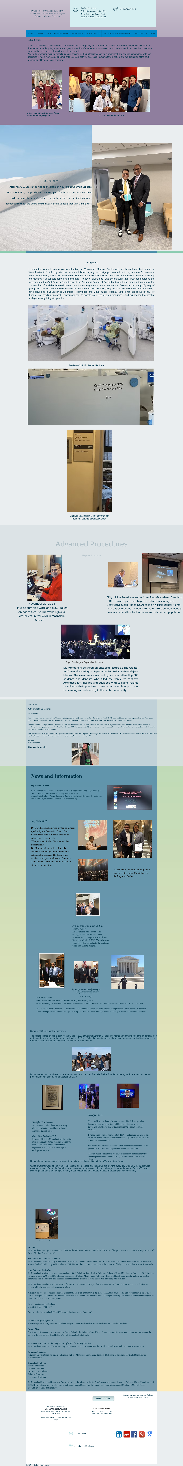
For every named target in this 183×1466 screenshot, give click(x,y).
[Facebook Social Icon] (134, 1434)
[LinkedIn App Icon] (119, 1434)
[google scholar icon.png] (149, 1434)
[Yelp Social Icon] (127, 1434)
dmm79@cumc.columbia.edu (93, 16)
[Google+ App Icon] (142, 1434)
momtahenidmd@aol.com (45, 1303)
